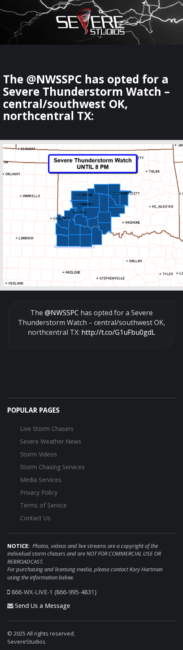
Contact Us (35, 518)
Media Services (40, 480)
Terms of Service (43, 505)
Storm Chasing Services (52, 467)
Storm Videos (38, 454)
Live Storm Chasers (47, 429)
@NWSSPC (62, 312)
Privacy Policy (38, 492)
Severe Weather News (50, 441)
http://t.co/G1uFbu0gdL (118, 332)
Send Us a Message (42, 606)
